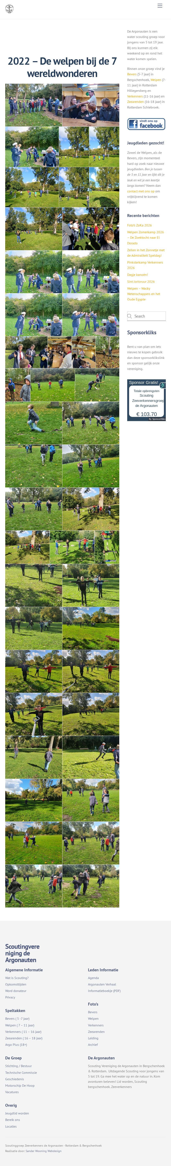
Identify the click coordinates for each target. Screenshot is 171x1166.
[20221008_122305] (72, 547)
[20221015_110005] (33, 466)
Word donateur (15, 991)
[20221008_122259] (90, 585)
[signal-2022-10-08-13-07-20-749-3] (90, 271)
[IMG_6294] (60, 352)
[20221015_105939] (90, 466)
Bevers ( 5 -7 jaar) (17, 1018)
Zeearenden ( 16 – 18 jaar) (23, 1038)
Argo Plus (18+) (16, 1044)
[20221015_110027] (33, 423)
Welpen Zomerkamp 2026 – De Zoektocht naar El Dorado (145, 237)
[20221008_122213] (33, 671)
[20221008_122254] (33, 628)
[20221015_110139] (97, 384)
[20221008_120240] (90, 757)
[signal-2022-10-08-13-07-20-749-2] (33, 314)
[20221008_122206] (90, 671)
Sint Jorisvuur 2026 (141, 281)
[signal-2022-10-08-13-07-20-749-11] (74, 147)
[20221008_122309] (27, 547)
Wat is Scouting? (17, 978)
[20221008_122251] (90, 628)
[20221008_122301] (33, 585)
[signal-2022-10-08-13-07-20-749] (32, 147)
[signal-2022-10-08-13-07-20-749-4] (33, 271)
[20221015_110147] (52, 384)
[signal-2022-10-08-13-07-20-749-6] (33, 228)
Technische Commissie (21, 1072)
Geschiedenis (14, 1079)
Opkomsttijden (15, 984)
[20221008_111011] (90, 800)
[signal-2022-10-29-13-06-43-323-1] (90, 105)
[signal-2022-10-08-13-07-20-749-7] (104, 187)
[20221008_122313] (90, 509)
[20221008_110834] (33, 886)
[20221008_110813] (90, 886)
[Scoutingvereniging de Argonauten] (9, 11)
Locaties (11, 1126)
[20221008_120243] (33, 757)
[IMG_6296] (26, 352)
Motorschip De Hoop (20, 1085)
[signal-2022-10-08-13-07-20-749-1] (90, 314)
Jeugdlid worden (17, 1113)
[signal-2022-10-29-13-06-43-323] (33, 105)
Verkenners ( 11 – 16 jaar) (23, 1032)
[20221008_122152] (90, 714)
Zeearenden (135, 102)
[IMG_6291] (84, 352)
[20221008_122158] (33, 714)
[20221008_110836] (90, 843)
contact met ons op (141, 191)
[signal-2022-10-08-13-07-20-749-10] (104, 147)
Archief (93, 1044)
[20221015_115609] (17, 384)
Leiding (93, 1038)
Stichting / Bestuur (18, 1066)
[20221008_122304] (106, 547)
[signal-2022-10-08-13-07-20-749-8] (74, 187)
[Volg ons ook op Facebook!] (146, 129)
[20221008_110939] (33, 843)
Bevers (132, 74)
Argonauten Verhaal (102, 984)
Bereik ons (12, 1120)
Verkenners (135, 96)
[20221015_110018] (90, 423)
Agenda (93, 978)
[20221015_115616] (107, 352)
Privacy (10, 997)
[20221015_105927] (33, 509)
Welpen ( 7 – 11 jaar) (19, 1025)
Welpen (156, 80)
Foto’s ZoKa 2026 (139, 225)
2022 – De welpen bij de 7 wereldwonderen (62, 67)
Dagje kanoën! (137, 275)
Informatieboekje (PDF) (104, 991)
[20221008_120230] (33, 800)
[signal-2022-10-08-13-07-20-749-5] (90, 228)
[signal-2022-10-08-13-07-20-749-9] (32, 187)
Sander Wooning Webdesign (44, 1151)
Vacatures (12, 1092)
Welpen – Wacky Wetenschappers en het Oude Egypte (143, 294)
